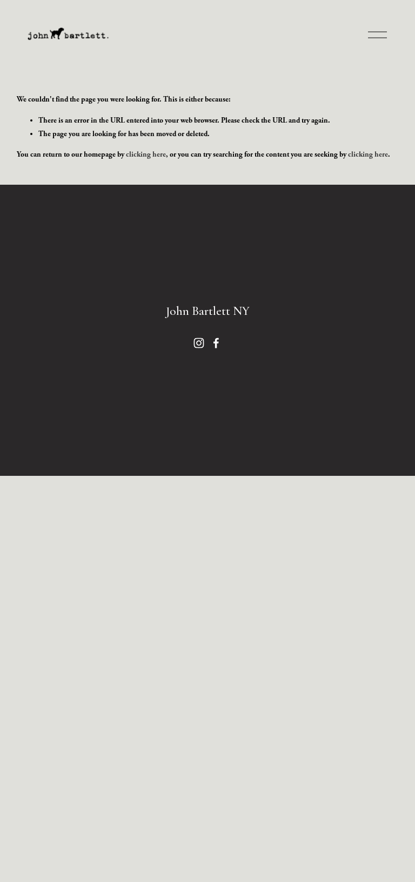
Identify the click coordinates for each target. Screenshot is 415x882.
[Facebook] (216, 343)
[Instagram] (198, 343)
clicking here (146, 154)
